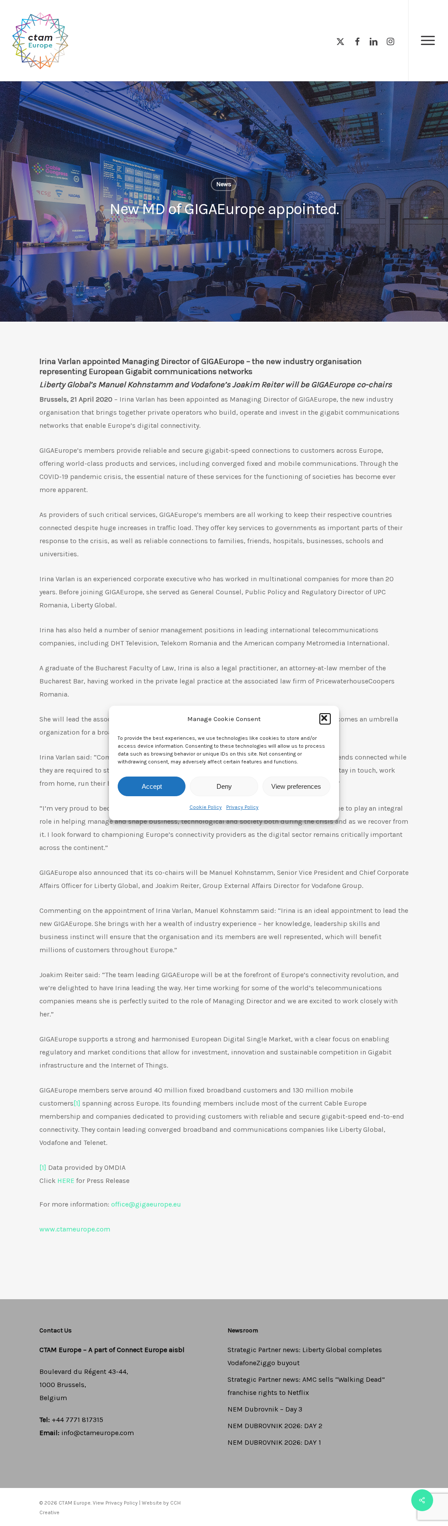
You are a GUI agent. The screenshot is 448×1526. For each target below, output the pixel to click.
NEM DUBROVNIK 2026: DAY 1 (274, 1442)
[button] (325, 719)
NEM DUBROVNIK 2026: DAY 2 (275, 1426)
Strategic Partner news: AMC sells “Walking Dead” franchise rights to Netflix (306, 1386)
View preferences (296, 786)
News (223, 184)
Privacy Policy (242, 807)
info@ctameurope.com (97, 1433)
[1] (77, 1103)
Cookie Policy (205, 807)
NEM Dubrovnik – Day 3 (265, 1409)
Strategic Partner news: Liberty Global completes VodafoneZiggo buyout (305, 1356)
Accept (152, 786)
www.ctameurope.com (74, 1229)
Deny (224, 786)
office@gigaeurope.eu (146, 1204)
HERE (65, 1180)
